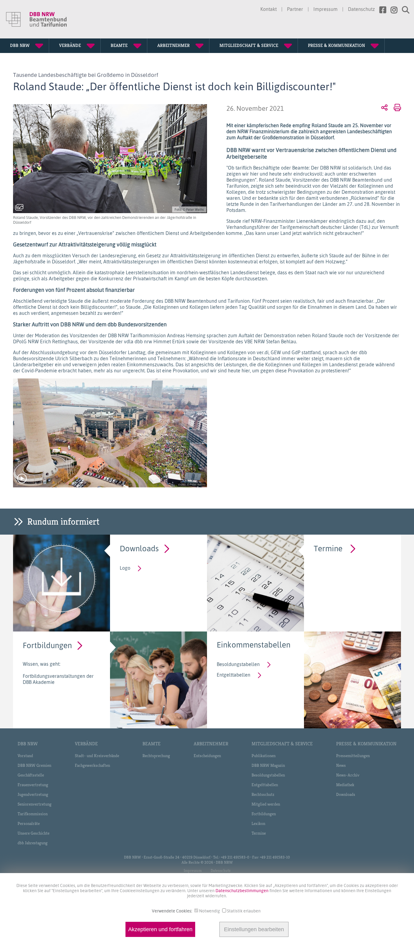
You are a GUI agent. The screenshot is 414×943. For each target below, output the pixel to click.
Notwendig (209, 910)
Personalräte (29, 823)
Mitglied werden (266, 804)
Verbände (86, 743)
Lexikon (258, 823)
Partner (295, 9)
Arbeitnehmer (211, 743)
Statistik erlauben (244, 910)
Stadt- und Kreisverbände (97, 755)
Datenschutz (361, 9)
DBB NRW (28, 743)
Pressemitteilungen (353, 755)
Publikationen (263, 755)
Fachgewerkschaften (92, 765)
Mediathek (345, 784)
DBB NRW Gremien (34, 765)
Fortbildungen (47, 645)
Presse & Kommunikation (366, 743)
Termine (328, 548)
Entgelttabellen (233, 675)
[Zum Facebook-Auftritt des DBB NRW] (380, 10)
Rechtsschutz (263, 794)
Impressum (325, 9)
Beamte (151, 743)
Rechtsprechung (156, 755)
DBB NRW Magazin (268, 765)
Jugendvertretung (33, 794)
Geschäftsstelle (31, 775)
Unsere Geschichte (33, 833)
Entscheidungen (207, 755)
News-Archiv (347, 775)
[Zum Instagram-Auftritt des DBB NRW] (391, 10)
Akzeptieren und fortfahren (160, 929)
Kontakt (268, 9)
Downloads (139, 548)
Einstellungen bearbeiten (254, 929)
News (341, 765)
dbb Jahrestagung (33, 843)
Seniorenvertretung (35, 804)
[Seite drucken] (396, 107)
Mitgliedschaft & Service (282, 743)
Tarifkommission (33, 813)
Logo (125, 568)
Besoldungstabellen (238, 664)
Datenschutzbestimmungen (242, 890)
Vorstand (25, 755)
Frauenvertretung (33, 784)
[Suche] (403, 10)
